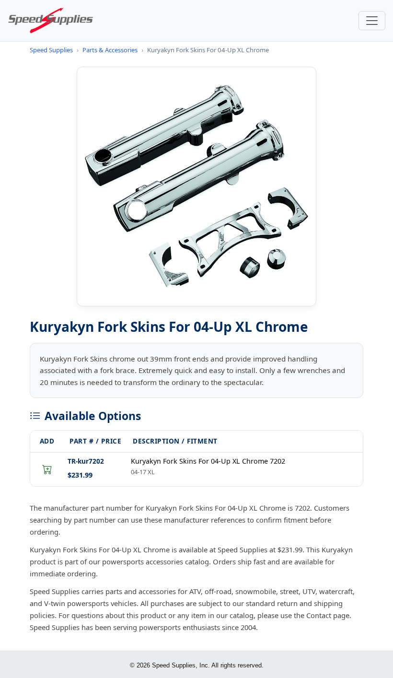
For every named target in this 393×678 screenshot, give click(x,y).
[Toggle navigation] (371, 20)
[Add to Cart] (47, 469)
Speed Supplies (51, 50)
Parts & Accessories (110, 50)
